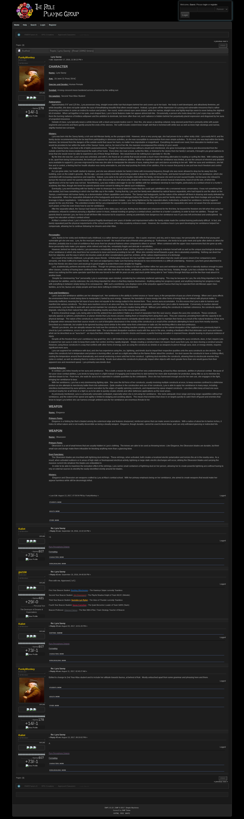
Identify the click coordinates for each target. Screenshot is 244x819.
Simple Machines (132, 808)
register (213, 4)
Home (16, 25)
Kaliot (21, 528)
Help (25, 25)
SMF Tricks (126, 810)
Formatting (53, 552)
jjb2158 (22, 572)
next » (225, 41)
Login (42, 25)
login (205, 4)
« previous (218, 41)
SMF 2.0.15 (109, 808)
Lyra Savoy (56, 57)
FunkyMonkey (26, 57)
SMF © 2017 (120, 808)
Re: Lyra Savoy (58, 528)
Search (34, 25)
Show (59, 502)
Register (52, 25)
